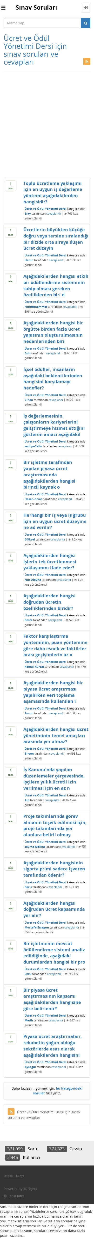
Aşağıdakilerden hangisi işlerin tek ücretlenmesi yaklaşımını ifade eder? (49, 561)
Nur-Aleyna (33, 580)
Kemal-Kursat (34, 667)
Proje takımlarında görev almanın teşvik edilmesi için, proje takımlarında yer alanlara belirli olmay (55, 825)
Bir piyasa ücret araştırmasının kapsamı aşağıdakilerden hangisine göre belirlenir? (52, 999)
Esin (28, 353)
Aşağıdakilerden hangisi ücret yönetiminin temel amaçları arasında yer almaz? (55, 735)
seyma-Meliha (35, 846)
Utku (28, 974)
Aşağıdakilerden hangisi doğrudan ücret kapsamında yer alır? (54, 909)
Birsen (29, 754)
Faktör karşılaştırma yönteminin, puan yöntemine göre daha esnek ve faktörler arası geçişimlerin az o (55, 645)
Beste (29, 620)
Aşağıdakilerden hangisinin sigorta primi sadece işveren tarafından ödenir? (54, 869)
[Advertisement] (47, 123)
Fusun (29, 713)
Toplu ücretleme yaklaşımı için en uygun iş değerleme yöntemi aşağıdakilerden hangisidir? (52, 192)
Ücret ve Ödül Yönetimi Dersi (45, 209)
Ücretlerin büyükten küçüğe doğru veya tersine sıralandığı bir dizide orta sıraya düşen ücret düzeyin (55, 239)
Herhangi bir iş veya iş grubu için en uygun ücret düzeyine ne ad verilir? (55, 521)
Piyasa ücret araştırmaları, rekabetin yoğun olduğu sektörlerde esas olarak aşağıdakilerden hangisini (52, 1045)
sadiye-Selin (33, 446)
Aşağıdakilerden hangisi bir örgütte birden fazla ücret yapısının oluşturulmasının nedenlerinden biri (53, 332)
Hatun (29, 260)
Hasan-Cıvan (34, 499)
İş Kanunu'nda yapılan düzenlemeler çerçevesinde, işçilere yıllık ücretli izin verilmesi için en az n (54, 779)
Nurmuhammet (36, 307)
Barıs (28, 887)
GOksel (30, 539)
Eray (28, 214)
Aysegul (30, 1067)
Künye (20, 1175)
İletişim (8, 1175)
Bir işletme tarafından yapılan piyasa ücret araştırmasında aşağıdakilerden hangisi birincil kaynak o (49, 474)
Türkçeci (30, 1188)
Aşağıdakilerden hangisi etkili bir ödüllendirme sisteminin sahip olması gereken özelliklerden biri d (55, 285)
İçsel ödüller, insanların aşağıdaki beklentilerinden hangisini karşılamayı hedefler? (52, 378)
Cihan (29, 400)
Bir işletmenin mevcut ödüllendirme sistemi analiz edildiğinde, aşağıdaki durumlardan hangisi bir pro (54, 953)
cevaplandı (53, 214)
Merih (29, 1020)
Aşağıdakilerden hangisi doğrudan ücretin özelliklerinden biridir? (49, 602)
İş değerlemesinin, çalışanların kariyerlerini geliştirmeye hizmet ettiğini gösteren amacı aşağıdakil (54, 425)
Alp (27, 800)
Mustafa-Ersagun (37, 927)
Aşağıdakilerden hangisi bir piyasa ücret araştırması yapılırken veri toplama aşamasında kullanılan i (53, 692)
